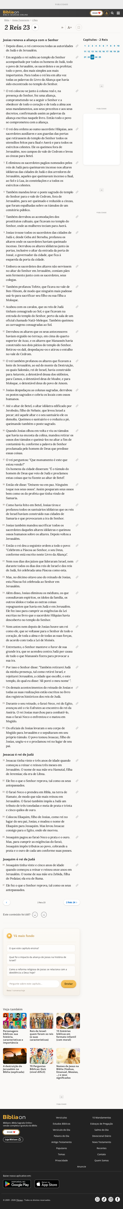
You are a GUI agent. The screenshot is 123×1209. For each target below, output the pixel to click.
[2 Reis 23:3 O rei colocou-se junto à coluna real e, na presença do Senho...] (77, 91)
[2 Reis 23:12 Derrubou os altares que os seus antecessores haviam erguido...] (77, 331)
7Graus (19, 1200)
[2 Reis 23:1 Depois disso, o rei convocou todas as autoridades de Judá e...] (77, 46)
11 (85, 51)
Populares (61, 1148)
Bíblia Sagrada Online (15, 15)
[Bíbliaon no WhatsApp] (97, 1199)
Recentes (102, 1148)
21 (85, 57)
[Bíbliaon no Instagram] (110, 1199)
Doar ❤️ (11, 1132)
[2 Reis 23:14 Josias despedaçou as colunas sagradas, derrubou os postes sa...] (77, 390)
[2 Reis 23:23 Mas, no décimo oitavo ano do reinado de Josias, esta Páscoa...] (77, 577)
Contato (101, 1154)
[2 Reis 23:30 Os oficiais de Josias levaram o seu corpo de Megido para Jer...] (77, 728)
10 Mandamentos (101, 1117)
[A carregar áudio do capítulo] (35, 27)
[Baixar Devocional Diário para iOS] (47, 1184)
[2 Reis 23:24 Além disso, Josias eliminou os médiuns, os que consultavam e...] (77, 593)
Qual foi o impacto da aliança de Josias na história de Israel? (37, 959)
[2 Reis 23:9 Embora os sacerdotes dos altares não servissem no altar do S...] (77, 266)
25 (100, 57)
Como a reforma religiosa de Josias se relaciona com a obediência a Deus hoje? (38, 971)
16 (103, 51)
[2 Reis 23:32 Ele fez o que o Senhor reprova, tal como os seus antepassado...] (77, 781)
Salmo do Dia (101, 1129)
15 (100, 51)
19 (114, 51)
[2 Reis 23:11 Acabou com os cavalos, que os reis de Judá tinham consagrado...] (77, 307)
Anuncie (81, 1166)
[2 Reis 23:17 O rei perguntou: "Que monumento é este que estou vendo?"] (77, 460)
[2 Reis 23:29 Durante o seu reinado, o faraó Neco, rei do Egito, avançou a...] (77, 703)
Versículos (61, 1117)
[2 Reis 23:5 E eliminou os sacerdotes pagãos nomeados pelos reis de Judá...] (77, 163)
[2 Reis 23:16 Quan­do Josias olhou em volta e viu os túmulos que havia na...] (77, 431)
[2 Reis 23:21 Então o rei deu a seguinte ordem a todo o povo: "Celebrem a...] (77, 545)
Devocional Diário (101, 1135)
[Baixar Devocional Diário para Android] (17, 1184)
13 (92, 51)
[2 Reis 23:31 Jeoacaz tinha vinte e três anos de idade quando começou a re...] (77, 760)
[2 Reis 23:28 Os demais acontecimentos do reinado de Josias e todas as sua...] (77, 687)
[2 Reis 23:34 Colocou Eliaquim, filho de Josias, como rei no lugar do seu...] (77, 817)
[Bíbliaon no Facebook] (117, 1199)
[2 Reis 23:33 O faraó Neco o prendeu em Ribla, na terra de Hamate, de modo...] (77, 792)
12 (89, 51)
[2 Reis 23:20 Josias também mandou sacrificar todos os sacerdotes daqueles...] (77, 525)
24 (96, 57)
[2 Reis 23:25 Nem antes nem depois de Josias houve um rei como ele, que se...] (77, 626)
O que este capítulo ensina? (24, 948)
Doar (96, 12)
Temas (61, 1154)
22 (89, 57)
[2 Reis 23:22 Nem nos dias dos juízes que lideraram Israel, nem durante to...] (77, 561)
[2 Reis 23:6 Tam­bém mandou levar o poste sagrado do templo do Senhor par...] (77, 192)
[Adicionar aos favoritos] (79, 27)
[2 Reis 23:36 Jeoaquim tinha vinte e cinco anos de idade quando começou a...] (77, 865)
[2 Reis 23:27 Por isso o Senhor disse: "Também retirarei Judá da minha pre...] (77, 667)
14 (96, 51)
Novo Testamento (101, 1142)
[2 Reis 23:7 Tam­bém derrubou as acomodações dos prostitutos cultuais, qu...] (77, 217)
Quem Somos (101, 1160)
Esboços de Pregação (101, 1123)
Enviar (69, 984)
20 (118, 51)
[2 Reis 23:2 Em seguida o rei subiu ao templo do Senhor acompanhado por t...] (77, 57)
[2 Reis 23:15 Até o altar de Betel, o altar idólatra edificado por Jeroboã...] (77, 406)
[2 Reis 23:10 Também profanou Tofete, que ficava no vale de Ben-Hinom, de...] (77, 287)
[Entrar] (107, 13)
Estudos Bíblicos (61, 1123)
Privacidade (61, 1160)
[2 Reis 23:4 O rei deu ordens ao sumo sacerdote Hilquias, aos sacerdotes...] (77, 129)
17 (107, 51)
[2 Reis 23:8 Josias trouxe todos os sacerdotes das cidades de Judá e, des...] (77, 232)
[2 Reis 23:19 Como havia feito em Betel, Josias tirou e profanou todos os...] (77, 505)
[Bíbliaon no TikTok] (104, 1199)
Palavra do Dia (61, 1135)
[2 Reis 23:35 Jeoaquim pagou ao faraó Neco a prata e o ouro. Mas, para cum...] (77, 837)
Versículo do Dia (61, 1129)
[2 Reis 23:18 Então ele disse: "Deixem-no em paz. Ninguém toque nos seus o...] (77, 485)
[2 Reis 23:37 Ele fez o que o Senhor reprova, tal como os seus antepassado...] (77, 885)
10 (118, 45)
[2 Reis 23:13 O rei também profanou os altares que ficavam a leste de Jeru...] (77, 361)
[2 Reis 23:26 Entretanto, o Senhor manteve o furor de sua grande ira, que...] (77, 647)
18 (111, 51)
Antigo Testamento (61, 1142)
